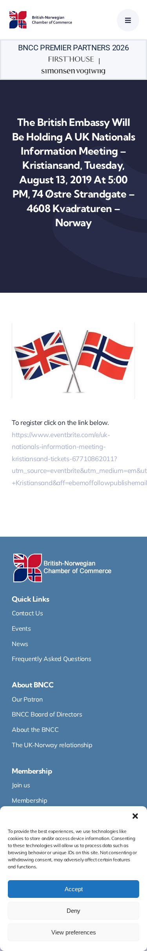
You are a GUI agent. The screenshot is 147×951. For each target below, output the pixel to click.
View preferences (73, 932)
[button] (135, 816)
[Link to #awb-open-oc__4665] (128, 20)
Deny (73, 910)
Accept (74, 889)
